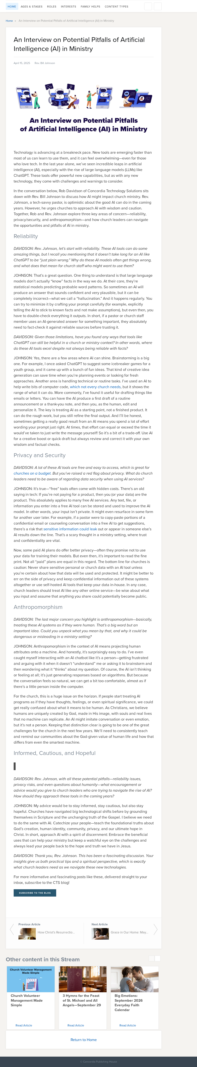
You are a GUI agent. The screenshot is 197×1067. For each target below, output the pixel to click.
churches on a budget (32, 473)
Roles (51, 6)
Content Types (116, 6)
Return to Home (84, 1039)
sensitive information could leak (70, 529)
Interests (68, 6)
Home (12, 6)
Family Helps (90, 6)
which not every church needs (95, 386)
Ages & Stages (32, 6)
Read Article (24, 1025)
